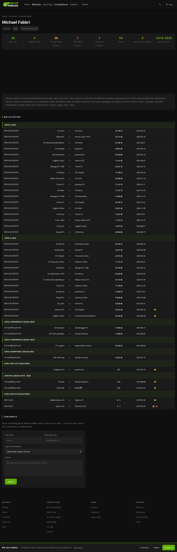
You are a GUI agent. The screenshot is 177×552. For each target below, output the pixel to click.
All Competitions (54, 507)
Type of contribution (13, 446)
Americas (6, 522)
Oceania (5, 517)
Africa (4, 512)
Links (138, 522)
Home (27, 4)
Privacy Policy (142, 517)
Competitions (61, 4)
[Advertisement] (88, 71)
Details (8, 457)
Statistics (74, 4)
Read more (78, 547)
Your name (9, 435)
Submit (11, 481)
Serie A (50, 531)
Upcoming (47, 4)
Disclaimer (140, 512)
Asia (4, 526)
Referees (36, 4)
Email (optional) (50, 435)
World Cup (51, 512)
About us (140, 507)
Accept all (168, 547)
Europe (5, 507)
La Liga (50, 526)
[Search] (160, 4)
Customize (144, 547)
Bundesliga (52, 522)
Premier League (54, 517)
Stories (85, 4)
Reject (156, 547)
